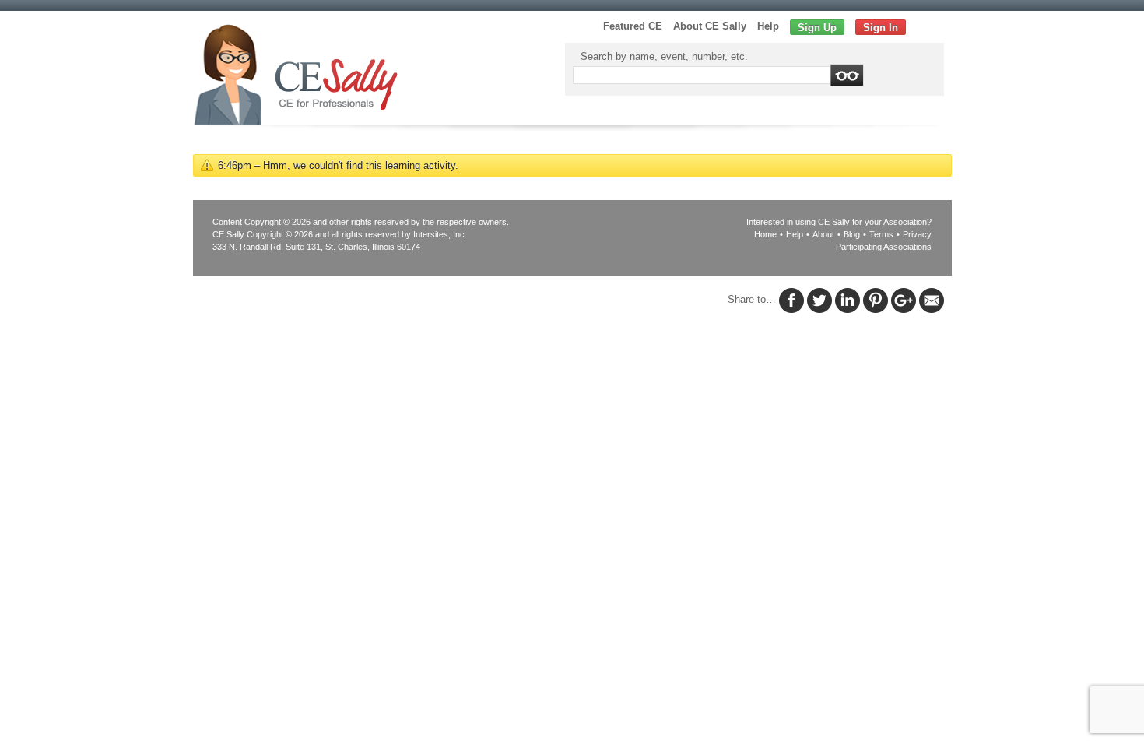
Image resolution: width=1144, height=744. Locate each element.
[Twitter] (819, 299)
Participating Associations (884, 246)
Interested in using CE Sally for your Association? (839, 221)
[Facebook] (791, 299)
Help (768, 26)
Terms (881, 234)
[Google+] (903, 299)
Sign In (880, 27)
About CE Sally (709, 26)
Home (765, 234)
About (823, 234)
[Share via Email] (931, 299)
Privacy (917, 234)
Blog (852, 234)
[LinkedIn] (847, 299)
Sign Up (817, 27)
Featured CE (632, 26)
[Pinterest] (875, 299)
